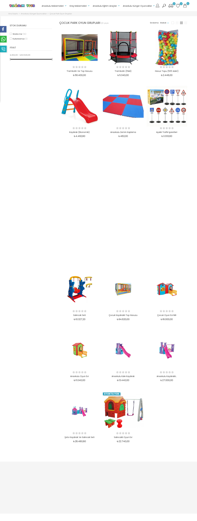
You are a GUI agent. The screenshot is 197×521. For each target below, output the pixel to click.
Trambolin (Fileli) (123, 71)
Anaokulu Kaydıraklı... (167, 376)
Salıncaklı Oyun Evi (123, 437)
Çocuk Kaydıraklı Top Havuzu (123, 315)
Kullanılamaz (20, 38)
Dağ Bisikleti (79, 193)
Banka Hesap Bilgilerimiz (96, 494)
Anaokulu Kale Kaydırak (123, 376)
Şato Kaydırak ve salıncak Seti (79, 437)
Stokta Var (19, 34)
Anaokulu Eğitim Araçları (106, 5)
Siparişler (119, 480)
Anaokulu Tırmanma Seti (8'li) (167, 193)
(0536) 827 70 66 (19, 491)
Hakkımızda (90, 476)
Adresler (119, 489)
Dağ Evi (123, 254)
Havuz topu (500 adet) (167, 71)
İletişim (88, 498)
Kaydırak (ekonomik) (79, 132)
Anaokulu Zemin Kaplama (123, 132)
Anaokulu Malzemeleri (54, 5)
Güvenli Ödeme (92, 480)
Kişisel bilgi (120, 476)
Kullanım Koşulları (62, 485)
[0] (184, 5)
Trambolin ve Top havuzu (79, 71)
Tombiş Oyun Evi (123, 193)
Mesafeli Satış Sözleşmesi (66, 480)
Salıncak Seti (79, 315)
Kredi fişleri (120, 485)
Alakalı (163, 22)
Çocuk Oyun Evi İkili (166, 315)
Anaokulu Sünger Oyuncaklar (139, 5)
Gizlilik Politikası (92, 485)
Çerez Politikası (92, 489)
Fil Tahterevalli (167, 254)
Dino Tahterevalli (79, 254)
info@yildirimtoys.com (22, 496)
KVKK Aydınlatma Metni (65, 497)
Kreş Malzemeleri (80, 5)
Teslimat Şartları (61, 476)
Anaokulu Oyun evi (79, 376)
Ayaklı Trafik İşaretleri (166, 132)
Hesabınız (120, 470)
